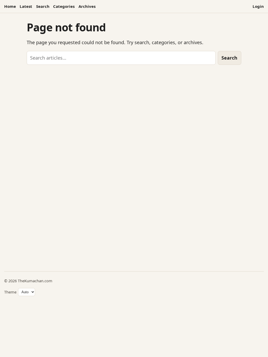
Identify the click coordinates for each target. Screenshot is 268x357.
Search (42, 6)
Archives (87, 6)
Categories (64, 6)
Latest (26, 6)
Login (258, 6)
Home (10, 6)
